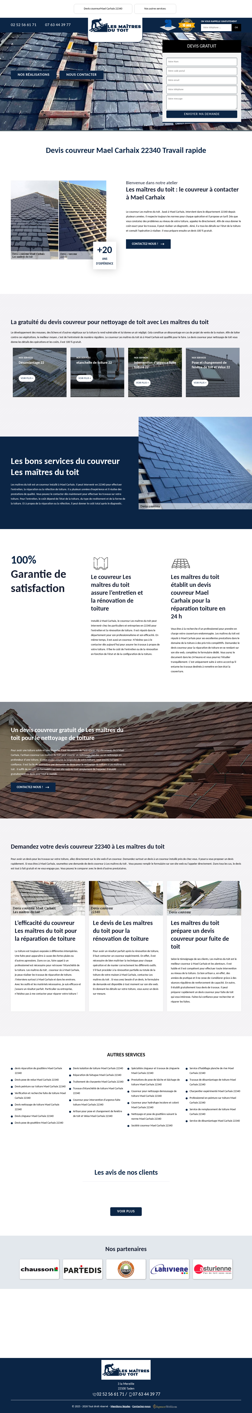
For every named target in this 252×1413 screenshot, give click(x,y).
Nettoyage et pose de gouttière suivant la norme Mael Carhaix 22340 (154, 1116)
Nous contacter (81, 75)
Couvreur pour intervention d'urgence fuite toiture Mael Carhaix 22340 (96, 1102)
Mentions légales (120, 1406)
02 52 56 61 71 (23, 25)
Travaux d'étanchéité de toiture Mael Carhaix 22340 (98, 1091)
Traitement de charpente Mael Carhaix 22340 (98, 1081)
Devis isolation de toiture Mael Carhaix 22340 (98, 1068)
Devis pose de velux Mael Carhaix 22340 (37, 1079)
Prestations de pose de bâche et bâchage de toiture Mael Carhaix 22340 (155, 1082)
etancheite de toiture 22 (36, 363)
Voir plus (126, 1211)
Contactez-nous (141, 1406)
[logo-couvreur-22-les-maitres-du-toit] (115, 30)
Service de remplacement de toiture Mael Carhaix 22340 (213, 1112)
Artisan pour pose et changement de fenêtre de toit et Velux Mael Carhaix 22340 (97, 1114)
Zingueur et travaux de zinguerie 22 (208, 365)
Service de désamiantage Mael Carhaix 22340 (215, 1120)
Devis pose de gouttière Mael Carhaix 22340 (39, 1122)
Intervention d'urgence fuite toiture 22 (97, 365)
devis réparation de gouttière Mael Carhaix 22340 (38, 1071)
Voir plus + (27, 378)
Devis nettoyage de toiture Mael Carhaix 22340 (37, 1107)
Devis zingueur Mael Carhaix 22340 (34, 1116)
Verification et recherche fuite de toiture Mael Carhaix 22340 (40, 1096)
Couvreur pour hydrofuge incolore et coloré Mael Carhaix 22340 (155, 1105)
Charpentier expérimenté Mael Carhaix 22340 (215, 1091)
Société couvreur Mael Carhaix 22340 (151, 1125)
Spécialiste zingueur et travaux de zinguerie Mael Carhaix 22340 (155, 1071)
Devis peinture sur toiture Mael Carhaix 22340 (40, 1086)
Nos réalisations (34, 75)
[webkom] (165, 1406)
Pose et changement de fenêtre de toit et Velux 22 (153, 365)
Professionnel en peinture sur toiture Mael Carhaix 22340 (213, 1100)
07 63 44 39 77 (58, 25)
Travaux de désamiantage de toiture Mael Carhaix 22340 (213, 1082)
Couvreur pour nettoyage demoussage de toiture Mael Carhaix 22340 (154, 1094)
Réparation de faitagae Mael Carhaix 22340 (97, 1075)
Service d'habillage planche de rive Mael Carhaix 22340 (212, 1071)
